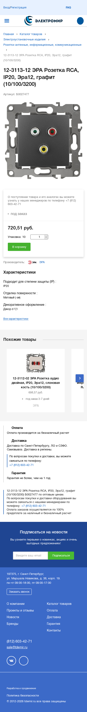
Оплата (52, 610)
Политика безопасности (23, 695)
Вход (6, 7)
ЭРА (42, 262)
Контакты (54, 630)
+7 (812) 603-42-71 (21, 465)
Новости (13, 617)
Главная (8, 34)
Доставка (54, 617)
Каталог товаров (31, 34)
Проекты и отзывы (20, 610)
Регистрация (18, 7)
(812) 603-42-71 (19, 641)
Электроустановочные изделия (24, 39)
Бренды (12, 623)
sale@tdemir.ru (17, 647)
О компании (16, 603)
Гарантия (53, 623)
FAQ (68, 7)
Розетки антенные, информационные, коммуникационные (42, 44)
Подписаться (61, 555)
